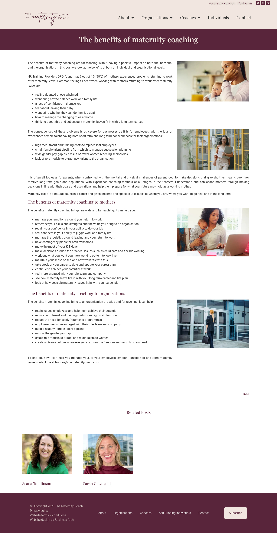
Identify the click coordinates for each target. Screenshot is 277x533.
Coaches (188, 17)
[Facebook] (258, 3)
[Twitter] (268, 3)
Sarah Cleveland (97, 483)
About (123, 17)
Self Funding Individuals (175, 513)
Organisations (155, 17)
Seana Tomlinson (36, 483)
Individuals (218, 17)
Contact (243, 17)
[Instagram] (263, 3)
